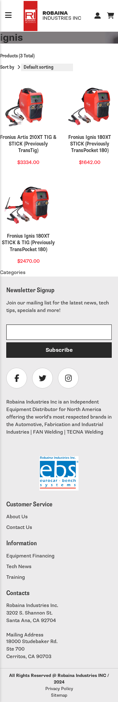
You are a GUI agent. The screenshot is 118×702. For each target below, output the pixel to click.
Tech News (18, 566)
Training (15, 577)
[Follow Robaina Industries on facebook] (16, 378)
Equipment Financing (30, 556)
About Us (17, 517)
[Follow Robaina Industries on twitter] (42, 378)
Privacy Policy (59, 689)
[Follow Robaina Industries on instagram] (68, 378)
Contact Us (19, 527)
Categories (12, 272)
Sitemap (59, 695)
